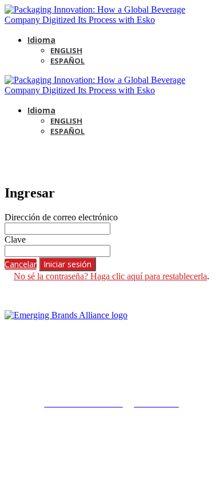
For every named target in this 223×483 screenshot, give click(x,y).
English (66, 50)
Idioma (41, 39)
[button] (21, 264)
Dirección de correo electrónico (61, 217)
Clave (15, 239)
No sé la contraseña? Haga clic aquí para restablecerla (110, 276)
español (67, 61)
